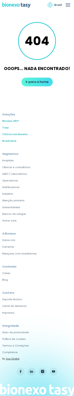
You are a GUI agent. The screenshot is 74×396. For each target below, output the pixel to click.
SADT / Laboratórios (14, 174)
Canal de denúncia (14, 306)
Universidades (11, 207)
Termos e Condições (15, 345)
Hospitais (8, 160)
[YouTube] (53, 372)
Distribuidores (11, 187)
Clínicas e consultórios (16, 167)
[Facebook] (20, 372)
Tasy (5, 127)
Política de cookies (14, 339)
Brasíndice (9, 141)
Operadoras (10, 180)
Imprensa (8, 313)
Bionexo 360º (10, 121)
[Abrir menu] (68, 5)
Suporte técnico (12, 299)
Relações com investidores (19, 253)
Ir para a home (37, 82)
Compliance (10, 352)
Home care (9, 220)
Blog (5, 280)
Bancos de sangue (14, 214)
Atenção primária (13, 200)
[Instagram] (42, 372)
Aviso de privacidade (15, 332)
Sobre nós (8, 240)
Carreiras (8, 247)
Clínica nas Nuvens (15, 134)
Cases (6, 273)
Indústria (7, 194)
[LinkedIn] (31, 372)
